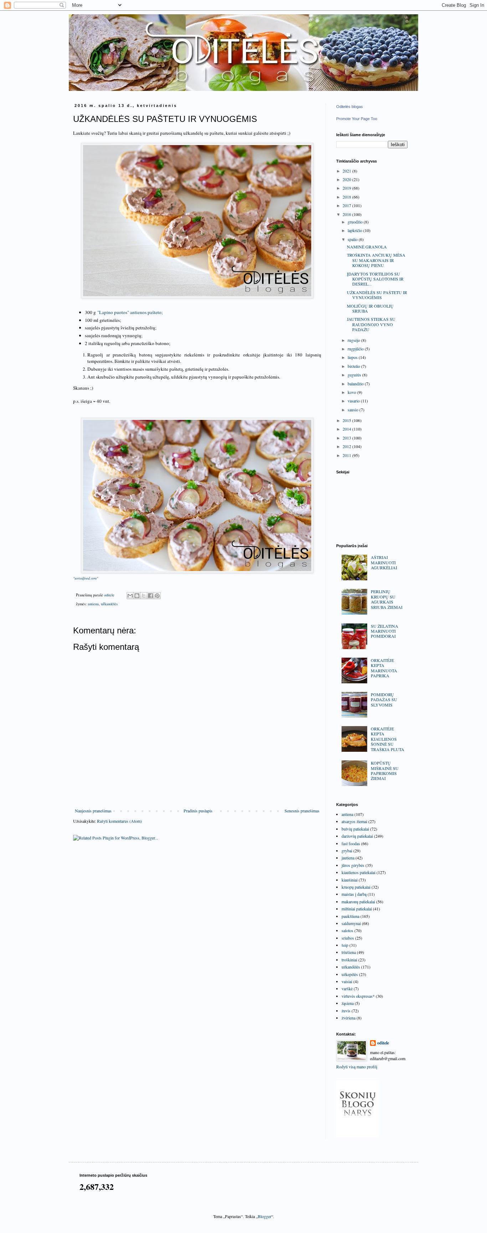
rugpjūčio (356, 348)
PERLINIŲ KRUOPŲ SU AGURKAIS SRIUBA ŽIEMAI (387, 599)
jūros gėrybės (353, 865)
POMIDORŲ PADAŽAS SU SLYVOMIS (384, 700)
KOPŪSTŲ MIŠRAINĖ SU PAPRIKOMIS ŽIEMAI (385, 770)
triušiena (349, 952)
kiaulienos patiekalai (358, 872)
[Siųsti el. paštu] (130, 595)
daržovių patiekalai (357, 836)
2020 (347, 179)
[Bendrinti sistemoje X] (143, 595)
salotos (347, 930)
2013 (347, 438)
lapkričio (355, 230)
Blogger (264, 1216)
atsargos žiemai (354, 821)
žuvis (346, 1010)
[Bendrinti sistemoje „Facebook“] (150, 595)
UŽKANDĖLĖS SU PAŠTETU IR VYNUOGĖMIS (377, 294)
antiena (93, 603)
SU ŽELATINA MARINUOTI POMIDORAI (384, 631)
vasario (354, 401)
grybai (347, 850)
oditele (383, 1043)
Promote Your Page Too (356, 119)
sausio (353, 409)
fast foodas (351, 843)
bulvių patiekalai (355, 829)
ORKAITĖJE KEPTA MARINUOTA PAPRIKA (384, 667)
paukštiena (350, 916)
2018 (347, 197)
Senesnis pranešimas (301, 810)
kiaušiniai (350, 880)
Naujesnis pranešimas (93, 810)
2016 (347, 214)
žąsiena (348, 1003)
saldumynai (351, 923)
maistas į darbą (354, 894)
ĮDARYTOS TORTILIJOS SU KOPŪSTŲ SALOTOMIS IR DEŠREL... (375, 279)
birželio (354, 366)
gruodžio (356, 222)
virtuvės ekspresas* (358, 996)
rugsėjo (354, 340)
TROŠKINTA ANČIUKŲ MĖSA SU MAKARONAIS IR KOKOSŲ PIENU (376, 260)
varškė (347, 988)
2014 (347, 429)
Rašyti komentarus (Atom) (119, 821)
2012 (347, 446)
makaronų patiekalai (358, 901)
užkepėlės (350, 974)
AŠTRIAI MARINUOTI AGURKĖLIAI (384, 562)
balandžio (356, 383)
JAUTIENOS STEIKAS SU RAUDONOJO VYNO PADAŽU (371, 324)
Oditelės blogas (349, 106)
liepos (353, 357)
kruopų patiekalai (356, 887)
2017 (347, 205)
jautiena (348, 857)
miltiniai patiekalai (357, 908)
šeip (345, 945)
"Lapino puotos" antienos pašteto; (130, 312)
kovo (352, 392)
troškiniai (349, 959)
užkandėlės (109, 603)
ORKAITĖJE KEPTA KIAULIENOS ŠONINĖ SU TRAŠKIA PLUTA (387, 739)
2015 (347, 420)
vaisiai (347, 981)
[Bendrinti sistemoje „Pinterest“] (157, 595)
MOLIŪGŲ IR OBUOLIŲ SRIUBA (370, 308)
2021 (347, 171)
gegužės (355, 374)
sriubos (348, 938)
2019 (347, 188)
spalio (353, 239)
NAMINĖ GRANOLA (367, 247)
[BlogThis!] (136, 595)
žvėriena (348, 1018)
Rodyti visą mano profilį (356, 1066)
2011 (347, 455)
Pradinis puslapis (198, 810)
